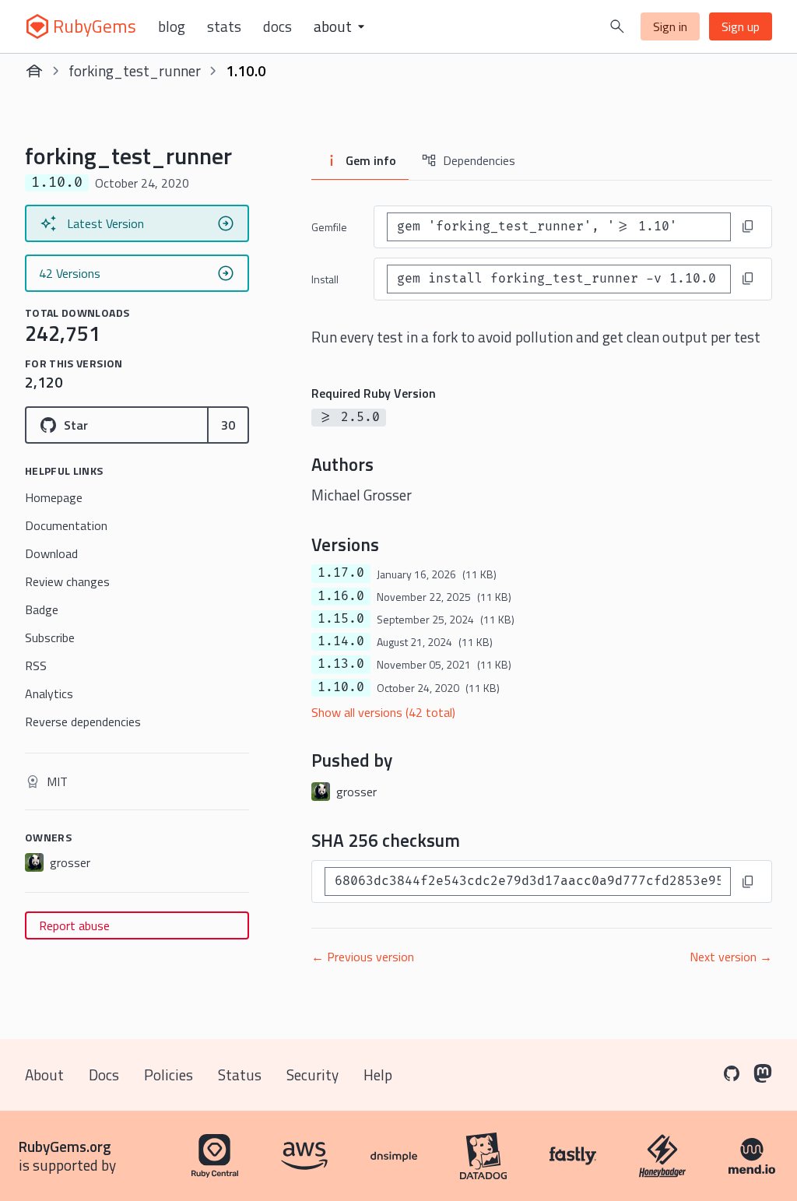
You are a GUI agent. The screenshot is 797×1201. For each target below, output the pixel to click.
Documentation (66, 525)
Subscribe (50, 637)
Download (51, 553)
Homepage (54, 497)
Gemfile (329, 227)
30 (228, 425)
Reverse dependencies (83, 721)
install (325, 279)
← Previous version (362, 956)
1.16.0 (341, 596)
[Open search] (617, 26)
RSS (36, 665)
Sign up (741, 26)
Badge (41, 609)
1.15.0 (341, 619)
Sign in (670, 26)
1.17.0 (341, 573)
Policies (168, 1074)
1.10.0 (341, 687)
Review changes (67, 581)
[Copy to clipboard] (748, 226)
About (44, 1074)
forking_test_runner (134, 70)
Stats (224, 26)
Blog (171, 26)
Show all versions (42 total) (383, 712)
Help (377, 1074)
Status (240, 1074)
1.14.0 (341, 641)
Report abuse (74, 925)
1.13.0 (341, 664)
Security (312, 1074)
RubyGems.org (65, 1146)
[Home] (34, 70)
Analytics (49, 693)
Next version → (731, 956)
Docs (277, 26)
